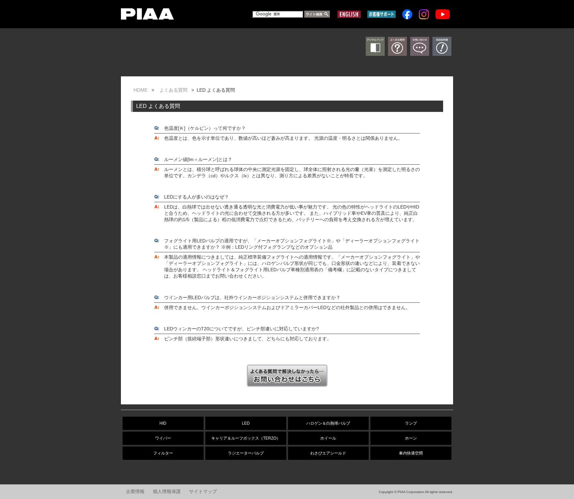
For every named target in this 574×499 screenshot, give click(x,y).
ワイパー (163, 438)
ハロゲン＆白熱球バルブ (328, 423)
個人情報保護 (167, 491)
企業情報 (135, 491)
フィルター (163, 453)
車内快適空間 (411, 453)
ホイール (328, 438)
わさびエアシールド (328, 453)
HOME (140, 90)
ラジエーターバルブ (246, 453)
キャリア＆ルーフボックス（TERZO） (245, 438)
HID (162, 423)
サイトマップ (203, 491)
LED (246, 423)
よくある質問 (173, 90)
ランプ (411, 423)
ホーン (411, 438)
